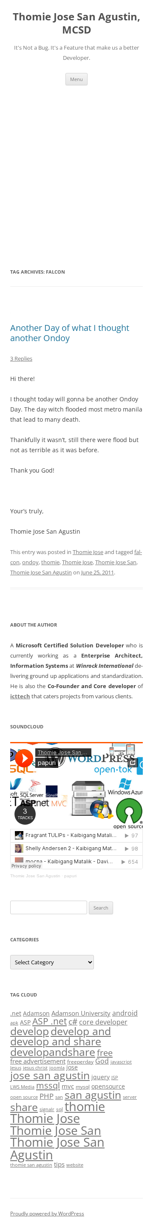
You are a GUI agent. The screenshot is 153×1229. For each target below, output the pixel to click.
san (59, 1097)
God (102, 1061)
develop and (81, 1031)
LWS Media (22, 1087)
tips (59, 1164)
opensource (108, 1086)
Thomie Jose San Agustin (41, 572)
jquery (100, 1077)
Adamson (36, 1013)
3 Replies (21, 358)
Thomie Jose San (115, 562)
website (74, 1165)
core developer (103, 1022)
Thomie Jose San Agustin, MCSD (76, 23)
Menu (76, 79)
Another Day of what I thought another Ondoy (69, 333)
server (130, 1097)
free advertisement (37, 1061)
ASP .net (49, 1021)
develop (29, 1031)
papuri (70, 875)
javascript (121, 1062)
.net (15, 1013)
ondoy (30, 562)
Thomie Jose (88, 552)
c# (72, 1021)
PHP (47, 1096)
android (125, 1013)
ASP (25, 1022)
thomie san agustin (31, 1165)
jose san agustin (50, 1075)
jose (72, 1067)
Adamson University (80, 1013)
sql (59, 1109)
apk (14, 1023)
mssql (48, 1085)
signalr (47, 1109)
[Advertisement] (76, 176)
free (105, 1052)
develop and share (55, 1041)
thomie (50, 562)
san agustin (93, 1094)
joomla (57, 1068)
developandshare (52, 1052)
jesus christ (35, 1068)
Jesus (15, 1068)
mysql (83, 1086)
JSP (114, 1078)
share (24, 1107)
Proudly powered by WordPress (47, 1213)
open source (24, 1097)
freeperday (80, 1061)
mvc (68, 1086)
